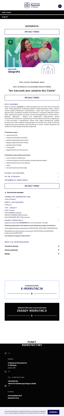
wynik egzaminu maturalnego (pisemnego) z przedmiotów (37, 225)
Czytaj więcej (41, 413)
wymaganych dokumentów (21, 236)
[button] (32, 104)
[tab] (32, 137)
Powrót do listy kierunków (15, 192)
